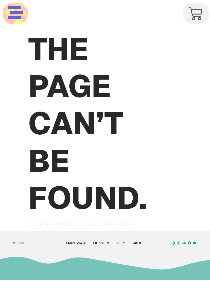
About (139, 243)
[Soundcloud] (184, 243)
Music (98, 243)
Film (121, 243)
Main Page (76, 243)
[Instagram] (178, 243)
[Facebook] (189, 243)
